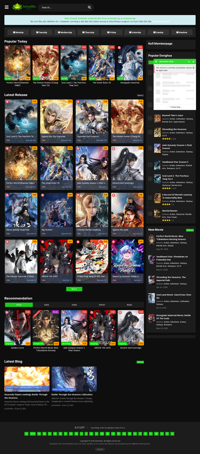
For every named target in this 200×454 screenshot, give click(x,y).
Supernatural (179, 122)
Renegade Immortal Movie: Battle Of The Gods (173, 317)
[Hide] (193, 61)
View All (140, 95)
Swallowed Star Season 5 (175, 162)
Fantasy (189, 119)
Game (46, 305)
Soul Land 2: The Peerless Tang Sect (175, 177)
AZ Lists (100, 449)
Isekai (74, 305)
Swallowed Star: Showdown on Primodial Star (172, 258)
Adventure (180, 133)
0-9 (32, 434)
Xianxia (165, 154)
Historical (166, 185)
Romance (171, 168)
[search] (89, 7)
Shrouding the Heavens (174, 129)
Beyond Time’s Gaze (172, 115)
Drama (183, 322)
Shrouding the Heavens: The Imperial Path (171, 279)
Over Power (172, 217)
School (102, 305)
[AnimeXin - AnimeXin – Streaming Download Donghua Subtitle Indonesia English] (24, 8)
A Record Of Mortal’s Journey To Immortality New (177, 196)
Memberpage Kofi (161, 21)
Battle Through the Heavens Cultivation (72, 394)
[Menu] (156, 61)
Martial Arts (167, 122)
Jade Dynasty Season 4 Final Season (177, 147)
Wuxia (129, 305)
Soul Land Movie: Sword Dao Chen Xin (173, 296)
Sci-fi (164, 136)
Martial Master (169, 210)
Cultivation (180, 119)
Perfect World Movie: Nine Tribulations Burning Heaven (171, 238)
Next (73, 289)
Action (19, 305)
